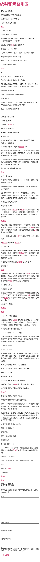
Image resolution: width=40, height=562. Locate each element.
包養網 (10, 125)
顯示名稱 (5, 522)
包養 (2, 27)
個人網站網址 (6, 539)
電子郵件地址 (6, 530)
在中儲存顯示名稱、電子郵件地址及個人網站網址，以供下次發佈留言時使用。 (20, 549)
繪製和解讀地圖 (14, 4)
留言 (3, 496)
